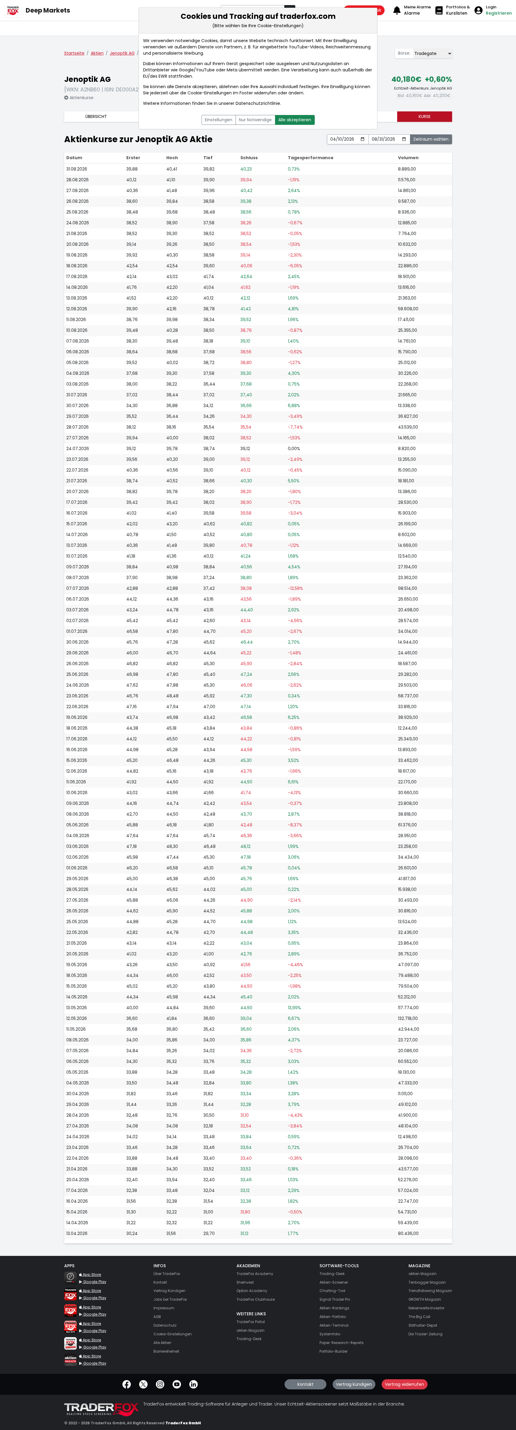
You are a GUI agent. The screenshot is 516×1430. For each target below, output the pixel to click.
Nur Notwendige (255, 120)
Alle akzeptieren (294, 120)
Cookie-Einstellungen (210, 93)
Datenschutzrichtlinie (258, 103)
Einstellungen (218, 120)
